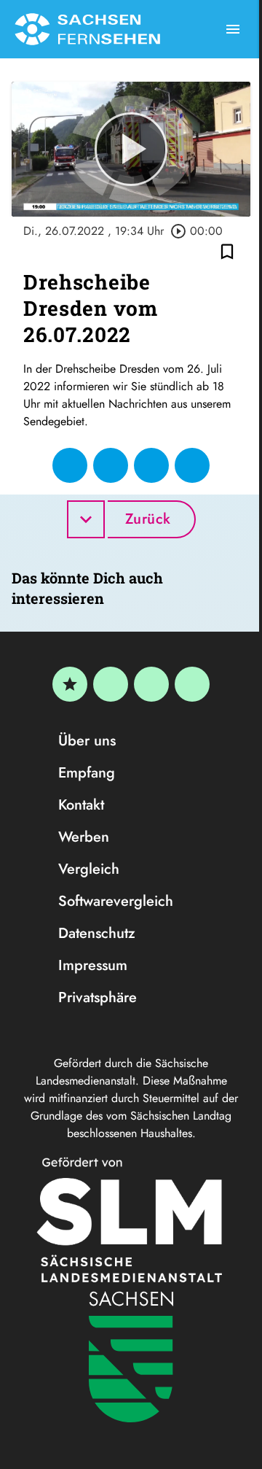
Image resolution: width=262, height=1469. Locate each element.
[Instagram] (151, 684)
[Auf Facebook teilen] (69, 465)
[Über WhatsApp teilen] (151, 465)
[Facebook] (110, 684)
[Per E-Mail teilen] (192, 465)
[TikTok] (192, 684)
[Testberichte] (69, 684)
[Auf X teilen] (110, 465)
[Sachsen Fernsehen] (87, 29)
